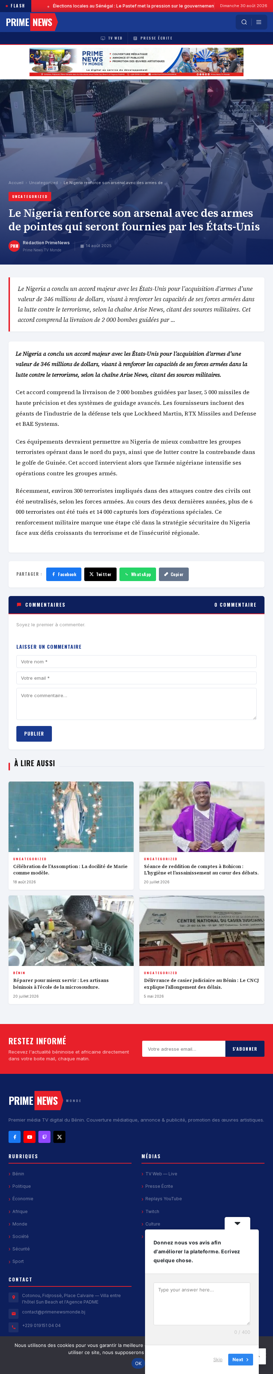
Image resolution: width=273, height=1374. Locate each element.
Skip (218, 1359)
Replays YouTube (163, 1198)
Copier (177, 574)
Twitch (152, 1211)
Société (20, 1236)
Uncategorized (43, 182)
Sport (18, 1261)
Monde (19, 1224)
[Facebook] (15, 1137)
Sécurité (21, 1249)
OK (138, 1363)
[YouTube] (29, 1137)
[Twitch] (44, 1137)
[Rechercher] (244, 22)
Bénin (18, 1173)
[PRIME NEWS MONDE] (136, 62)
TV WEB (115, 38)
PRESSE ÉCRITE (156, 38)
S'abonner (245, 1049)
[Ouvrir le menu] (258, 22)
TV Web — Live (161, 1173)
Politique (21, 1186)
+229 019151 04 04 (41, 1325)
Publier (34, 733)
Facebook (67, 574)
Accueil (16, 182)
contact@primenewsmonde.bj (53, 1312)
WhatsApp (141, 574)
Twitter (104, 574)
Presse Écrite (159, 1186)
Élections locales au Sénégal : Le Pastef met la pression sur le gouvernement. (114, 6)
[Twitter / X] (59, 1137)
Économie (22, 1198)
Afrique (20, 1211)
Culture (152, 1224)
